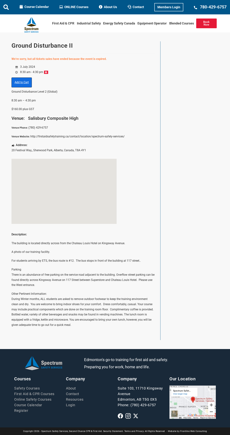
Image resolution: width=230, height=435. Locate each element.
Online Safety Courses (33, 399)
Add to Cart (22, 82)
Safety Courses (27, 388)
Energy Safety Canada (119, 23)
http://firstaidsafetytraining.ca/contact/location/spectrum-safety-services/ (77, 136)
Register (21, 410)
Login (70, 405)
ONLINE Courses (76, 7)
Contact (138, 7)
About (71, 388)
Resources (75, 399)
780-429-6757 (213, 7)
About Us (110, 7)
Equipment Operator (152, 23)
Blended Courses (181, 23)
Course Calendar (36, 7)
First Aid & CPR (63, 23)
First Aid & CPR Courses (34, 394)
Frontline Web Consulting (193, 431)
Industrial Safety (89, 23)
